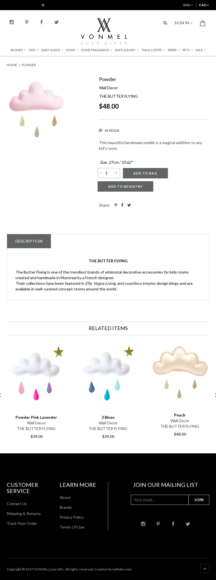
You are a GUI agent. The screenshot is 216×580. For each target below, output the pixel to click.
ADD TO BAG (145, 173)
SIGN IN (182, 22)
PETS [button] (186, 50)
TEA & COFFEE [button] (151, 50)
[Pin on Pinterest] (115, 205)
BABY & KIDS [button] (50, 50)
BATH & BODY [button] (125, 50)
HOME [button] (70, 50)
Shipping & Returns (24, 513)
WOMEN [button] (16, 50)
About (65, 497)
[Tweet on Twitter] (129, 205)
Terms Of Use (72, 527)
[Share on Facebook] (122, 205)
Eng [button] (187, 5)
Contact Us (17, 503)
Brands (66, 507)
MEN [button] (32, 50)
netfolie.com (122, 569)
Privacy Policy (72, 517)
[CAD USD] (202, 5)
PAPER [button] (172, 50)
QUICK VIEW (36, 409)
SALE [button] (198, 50)
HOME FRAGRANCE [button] (95, 50)
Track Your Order (22, 523)
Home (12, 65)
